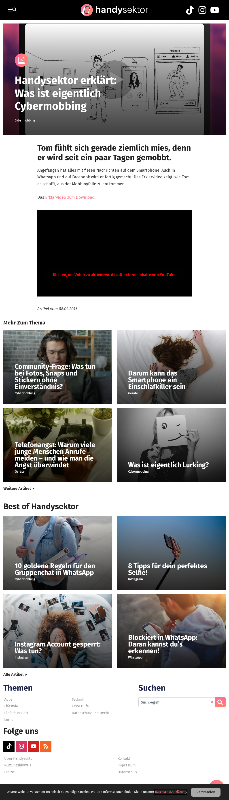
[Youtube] (33, 746)
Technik (78, 699)
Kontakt (124, 758)
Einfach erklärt (16, 713)
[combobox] (176, 702)
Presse (9, 772)
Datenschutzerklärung (170, 792)
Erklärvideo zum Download (70, 197)
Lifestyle (11, 706)
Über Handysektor (19, 758)
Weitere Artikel (17, 488)
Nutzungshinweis (17, 765)
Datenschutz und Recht (90, 713)
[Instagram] (21, 746)
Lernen (9, 719)
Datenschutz (128, 772)
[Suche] (220, 702)
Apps (8, 699)
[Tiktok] (9, 746)
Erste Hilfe (80, 706)
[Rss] (45, 746)
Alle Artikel (13, 674)
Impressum (127, 765)
